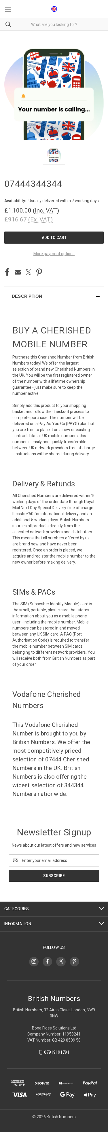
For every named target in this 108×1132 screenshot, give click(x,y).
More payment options (54, 253)
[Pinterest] (39, 272)
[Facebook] (7, 272)
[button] (54, 296)
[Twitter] (28, 272)
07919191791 (56, 1052)
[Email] (18, 272)
